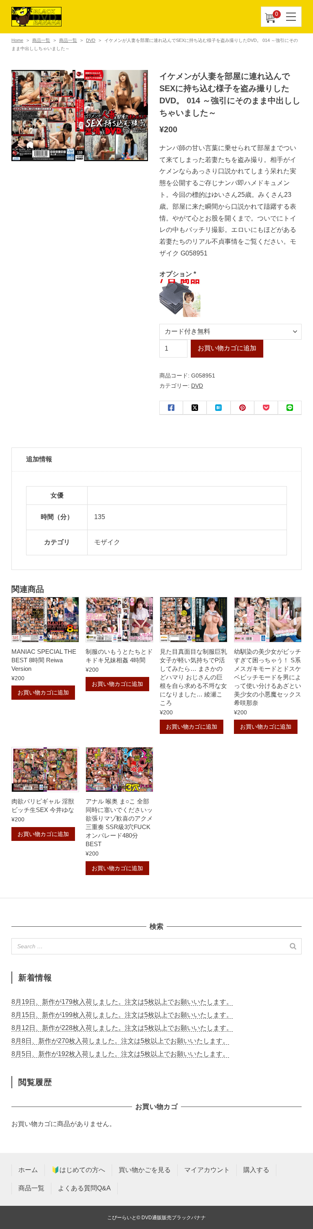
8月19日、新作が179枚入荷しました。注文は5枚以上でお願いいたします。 (122, 1001)
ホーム (28, 1169)
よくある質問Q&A (84, 1188)
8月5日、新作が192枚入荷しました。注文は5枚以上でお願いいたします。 (120, 1053)
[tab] (156, 460)
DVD (90, 40)
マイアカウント (207, 1169)
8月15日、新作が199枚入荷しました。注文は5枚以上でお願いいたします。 (122, 1014)
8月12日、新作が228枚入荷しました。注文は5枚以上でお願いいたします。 (122, 1027)
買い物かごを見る (145, 1169)
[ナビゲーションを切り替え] (291, 17)
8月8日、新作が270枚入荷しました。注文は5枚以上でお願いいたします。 (120, 1040)
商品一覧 (41, 40)
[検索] (293, 946)
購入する (256, 1169)
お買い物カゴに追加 (227, 348)
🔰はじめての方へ (78, 1169)
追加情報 (39, 459)
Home (17, 40)
